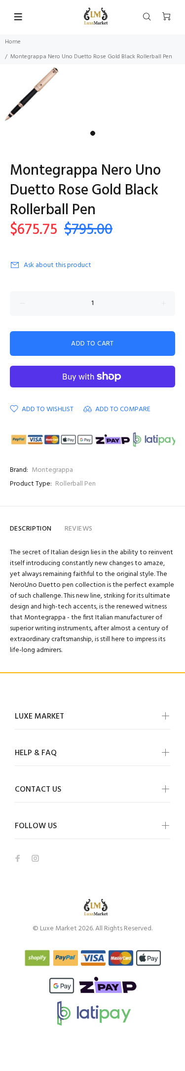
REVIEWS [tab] (79, 529)
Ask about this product (57, 265)
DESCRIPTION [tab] (31, 529)
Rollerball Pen (75, 484)
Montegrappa (52, 470)
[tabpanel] (92, 95)
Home (13, 42)
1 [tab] (92, 133)
